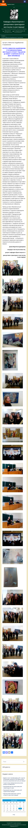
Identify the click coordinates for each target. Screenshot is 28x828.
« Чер (13, 814)
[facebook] (14, 7)
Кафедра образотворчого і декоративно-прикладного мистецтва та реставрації (14, 24)
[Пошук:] (13, 761)
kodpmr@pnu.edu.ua (8, 32)
